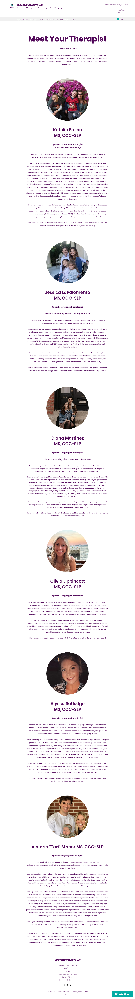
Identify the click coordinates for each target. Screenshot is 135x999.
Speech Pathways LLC (30, 5)
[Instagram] (67, 985)
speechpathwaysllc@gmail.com (67, 965)
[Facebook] (64, 985)
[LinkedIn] (71, 985)
